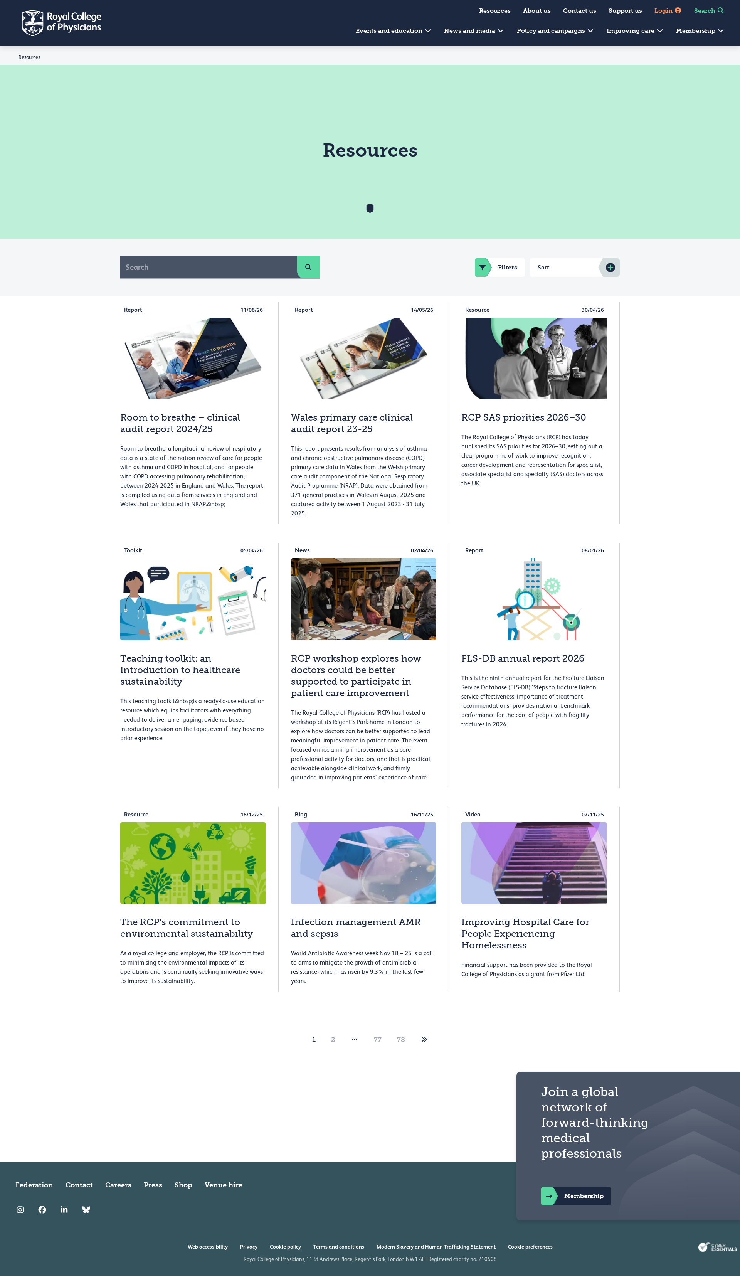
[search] (308, 267)
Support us (625, 10)
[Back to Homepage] (56, 23)
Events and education (390, 30)
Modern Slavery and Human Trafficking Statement (436, 1247)
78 (401, 1039)
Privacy (248, 1247)
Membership (696, 30)
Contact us (579, 10)
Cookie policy (285, 1247)
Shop (183, 1185)
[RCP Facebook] (42, 1209)
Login (664, 10)
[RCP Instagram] (20, 1209)
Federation (34, 1185)
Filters (507, 267)
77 (378, 1039)
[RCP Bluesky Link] (86, 1209)
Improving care (631, 30)
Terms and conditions (338, 1247)
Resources (495, 10)
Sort (543, 267)
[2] (424, 1039)
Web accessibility (208, 1247)
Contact (79, 1185)
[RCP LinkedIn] (64, 1209)
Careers (118, 1185)
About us (537, 10)
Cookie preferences (530, 1247)
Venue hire (223, 1185)
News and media (470, 30)
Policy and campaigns (552, 30)
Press (153, 1185)
